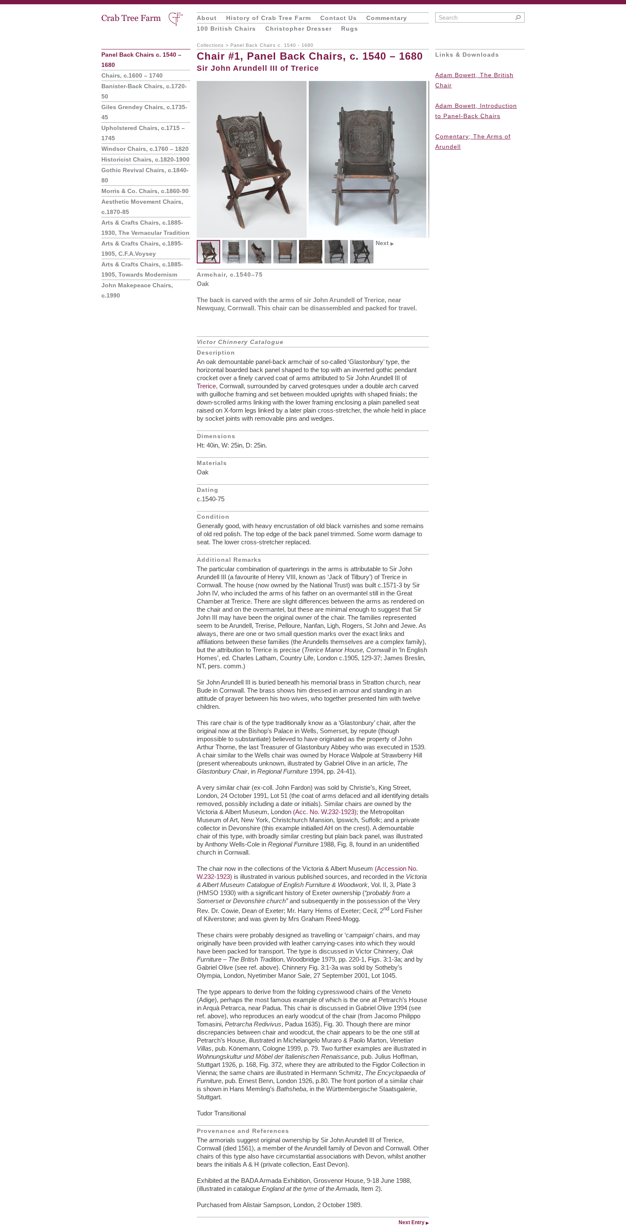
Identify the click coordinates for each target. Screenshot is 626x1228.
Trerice (206, 386)
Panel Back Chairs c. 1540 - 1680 (271, 45)
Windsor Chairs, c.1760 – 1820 (145, 148)
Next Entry (414, 1222)
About (207, 17)
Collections (210, 45)
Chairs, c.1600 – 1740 (132, 75)
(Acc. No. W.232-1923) (324, 811)
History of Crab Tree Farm (268, 17)
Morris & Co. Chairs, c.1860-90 (145, 191)
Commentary (386, 17)
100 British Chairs (226, 28)
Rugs (349, 28)
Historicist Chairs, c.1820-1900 (145, 159)
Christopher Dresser (298, 28)
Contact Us (338, 17)
